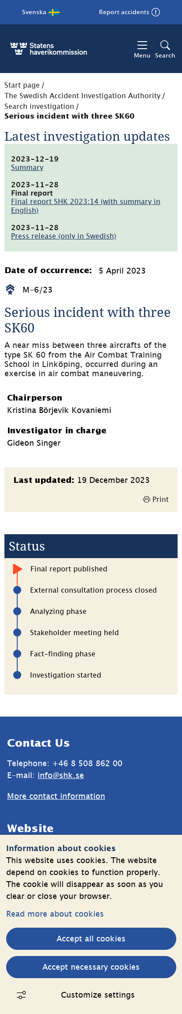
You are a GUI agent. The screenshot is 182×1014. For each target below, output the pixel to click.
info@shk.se (61, 775)
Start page (22, 85)
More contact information (56, 796)
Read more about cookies (55, 913)
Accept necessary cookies (91, 967)
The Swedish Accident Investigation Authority (82, 96)
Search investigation (39, 106)
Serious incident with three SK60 (69, 116)
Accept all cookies (91, 938)
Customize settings (98, 994)
